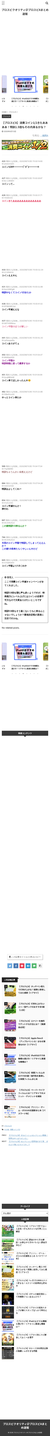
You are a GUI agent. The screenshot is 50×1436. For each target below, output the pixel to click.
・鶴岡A (44, 136)
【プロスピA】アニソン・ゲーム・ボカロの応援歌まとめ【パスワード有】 (31, 1111)
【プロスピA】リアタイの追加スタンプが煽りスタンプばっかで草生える (31, 1311)
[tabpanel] (25, 656)
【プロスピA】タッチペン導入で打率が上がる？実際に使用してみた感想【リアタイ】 (34, 101)
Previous (4, 91)
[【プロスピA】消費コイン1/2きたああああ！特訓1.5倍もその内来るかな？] (28, 967)
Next (46, 91)
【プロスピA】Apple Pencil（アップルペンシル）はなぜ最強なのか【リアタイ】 (31, 1042)
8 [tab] (38, 107)
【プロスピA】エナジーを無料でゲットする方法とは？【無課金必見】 (31, 1025)
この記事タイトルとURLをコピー (26, 958)
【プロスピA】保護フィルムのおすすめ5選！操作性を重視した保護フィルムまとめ (31, 1077)
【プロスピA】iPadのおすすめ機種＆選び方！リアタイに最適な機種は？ (25, 668)
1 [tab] (12, 107)
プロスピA (8, 1127)
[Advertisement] (25, 44)
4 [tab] (23, 107)
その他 (6, 1131)
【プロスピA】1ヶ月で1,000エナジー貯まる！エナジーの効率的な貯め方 (31, 1284)
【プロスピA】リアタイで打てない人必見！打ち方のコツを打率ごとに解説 (31, 1230)
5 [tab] (27, 107)
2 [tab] (16, 107)
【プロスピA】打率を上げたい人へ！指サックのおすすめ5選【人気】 (31, 1008)
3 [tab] (19, 107)
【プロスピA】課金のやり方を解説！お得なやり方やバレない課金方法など (31, 1244)
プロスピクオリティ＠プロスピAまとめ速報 (25, 12)
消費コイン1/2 (15, 1131)
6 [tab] (30, 107)
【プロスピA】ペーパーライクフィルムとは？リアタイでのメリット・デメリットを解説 (31, 1094)
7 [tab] (34, 107)
